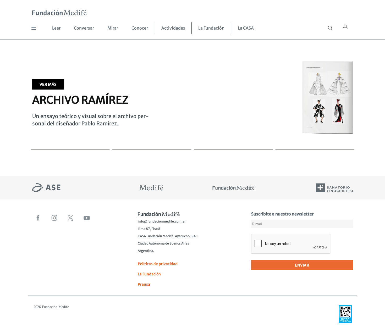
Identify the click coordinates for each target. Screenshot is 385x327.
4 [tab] (314, 144)
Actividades (173, 28)
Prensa (144, 284)
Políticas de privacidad (158, 264)
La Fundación (211, 28)
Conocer (139, 28)
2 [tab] (151, 144)
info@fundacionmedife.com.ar (162, 221)
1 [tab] (70, 144)
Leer (56, 28)
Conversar (84, 28)
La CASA (246, 28)
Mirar (112, 28)
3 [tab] (233, 144)
